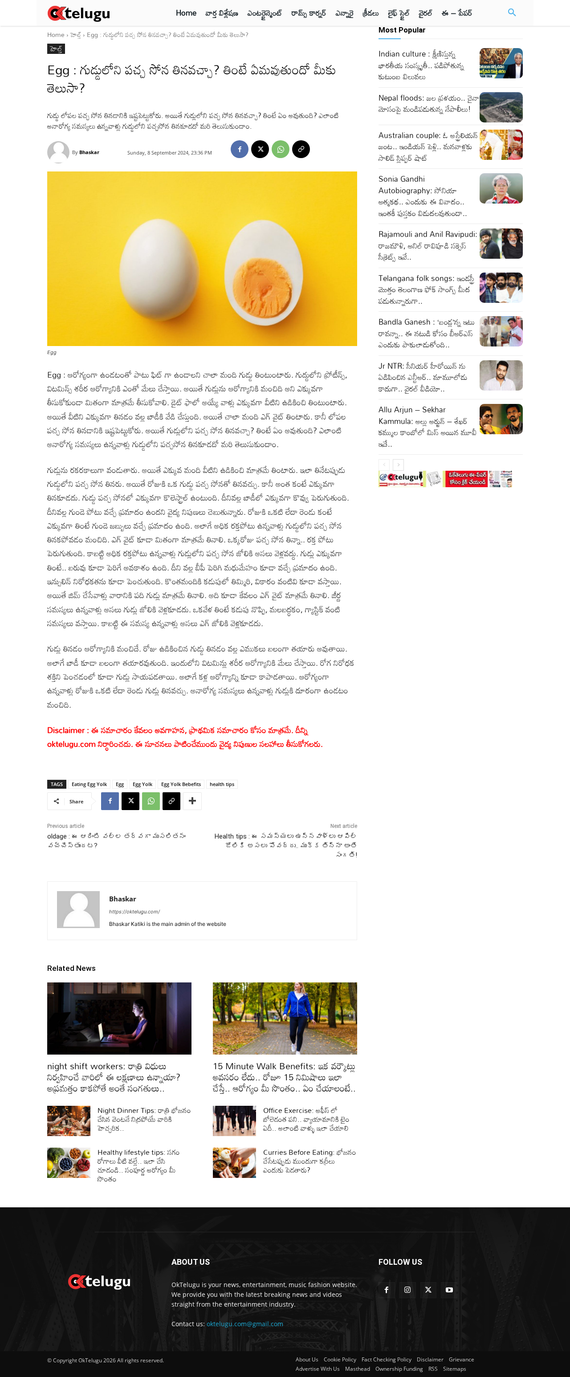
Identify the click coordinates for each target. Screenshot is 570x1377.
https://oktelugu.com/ (134, 911)
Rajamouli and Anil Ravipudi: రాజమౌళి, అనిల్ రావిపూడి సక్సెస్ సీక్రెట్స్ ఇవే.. (428, 245)
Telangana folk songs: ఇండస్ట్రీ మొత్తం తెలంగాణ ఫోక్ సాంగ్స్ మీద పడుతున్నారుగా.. (426, 289)
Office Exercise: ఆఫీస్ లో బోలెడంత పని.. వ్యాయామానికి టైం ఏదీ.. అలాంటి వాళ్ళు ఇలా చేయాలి (306, 1119)
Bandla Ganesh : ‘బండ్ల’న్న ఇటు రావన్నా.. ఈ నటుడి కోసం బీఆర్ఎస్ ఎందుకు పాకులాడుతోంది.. (427, 333)
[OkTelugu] (98, 13)
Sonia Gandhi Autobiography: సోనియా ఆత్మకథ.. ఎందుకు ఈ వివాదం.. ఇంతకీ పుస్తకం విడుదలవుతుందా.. (423, 195)
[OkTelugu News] (98, 1280)
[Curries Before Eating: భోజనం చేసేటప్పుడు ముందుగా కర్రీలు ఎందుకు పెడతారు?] (234, 1163)
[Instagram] (407, 1290)
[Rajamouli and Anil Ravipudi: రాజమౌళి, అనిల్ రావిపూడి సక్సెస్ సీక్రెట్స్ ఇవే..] (501, 243)
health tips (222, 784)
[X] (260, 149)
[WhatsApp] (280, 149)
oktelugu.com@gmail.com (245, 1324)
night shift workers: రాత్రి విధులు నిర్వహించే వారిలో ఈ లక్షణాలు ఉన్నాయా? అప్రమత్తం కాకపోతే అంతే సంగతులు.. (113, 1077)
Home (56, 35)
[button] (512, 13)
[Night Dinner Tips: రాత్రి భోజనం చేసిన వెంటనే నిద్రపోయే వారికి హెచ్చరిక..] (68, 1121)
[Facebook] (239, 149)
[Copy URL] (301, 149)
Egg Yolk (142, 784)
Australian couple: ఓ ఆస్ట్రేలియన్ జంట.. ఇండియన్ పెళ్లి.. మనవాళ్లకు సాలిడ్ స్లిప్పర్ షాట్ (428, 146)
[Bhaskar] (59, 152)
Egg (120, 784)
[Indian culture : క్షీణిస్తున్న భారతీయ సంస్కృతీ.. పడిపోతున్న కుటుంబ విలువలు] (501, 63)
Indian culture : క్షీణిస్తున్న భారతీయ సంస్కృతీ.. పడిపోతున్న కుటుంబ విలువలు (421, 65)
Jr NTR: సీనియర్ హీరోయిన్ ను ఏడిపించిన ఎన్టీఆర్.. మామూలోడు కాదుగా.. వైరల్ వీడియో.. (423, 377)
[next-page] (398, 465)
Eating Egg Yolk (89, 784)
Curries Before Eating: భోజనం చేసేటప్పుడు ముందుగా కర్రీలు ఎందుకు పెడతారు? (309, 1161)
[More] (192, 801)
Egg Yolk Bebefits (181, 784)
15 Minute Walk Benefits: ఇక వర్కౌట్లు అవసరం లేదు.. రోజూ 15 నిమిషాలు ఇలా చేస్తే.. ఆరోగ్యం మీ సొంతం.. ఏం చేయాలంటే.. (284, 1077)
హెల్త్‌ (75, 35)
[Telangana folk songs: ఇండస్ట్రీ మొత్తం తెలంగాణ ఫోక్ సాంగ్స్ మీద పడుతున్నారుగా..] (501, 288)
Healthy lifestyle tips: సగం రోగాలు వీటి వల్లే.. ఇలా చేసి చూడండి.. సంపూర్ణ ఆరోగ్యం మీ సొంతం (139, 1165)
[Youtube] (449, 1290)
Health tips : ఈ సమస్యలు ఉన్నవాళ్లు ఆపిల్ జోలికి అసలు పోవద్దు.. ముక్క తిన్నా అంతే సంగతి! (286, 845)
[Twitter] (428, 1290)
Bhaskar (89, 152)
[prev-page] (384, 465)
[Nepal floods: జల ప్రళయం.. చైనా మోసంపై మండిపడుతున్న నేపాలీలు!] (501, 107)
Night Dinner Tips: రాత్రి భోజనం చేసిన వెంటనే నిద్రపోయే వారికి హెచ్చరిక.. (144, 1119)
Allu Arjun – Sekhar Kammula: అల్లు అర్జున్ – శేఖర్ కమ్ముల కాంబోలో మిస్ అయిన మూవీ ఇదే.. (428, 426)
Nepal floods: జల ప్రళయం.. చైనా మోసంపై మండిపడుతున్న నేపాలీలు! (429, 103)
